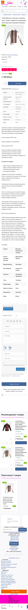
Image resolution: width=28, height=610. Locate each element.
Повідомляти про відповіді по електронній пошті (14, 365)
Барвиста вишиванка (12, 54)
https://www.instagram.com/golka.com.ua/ (10, 554)
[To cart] (21, 442)
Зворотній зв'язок (6, 584)
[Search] (3, 11)
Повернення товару (6, 578)
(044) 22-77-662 (14, 536)
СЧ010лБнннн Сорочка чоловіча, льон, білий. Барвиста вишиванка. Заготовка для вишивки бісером (8, 500)
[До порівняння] (21, 607)
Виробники (4, 587)
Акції (2, 589)
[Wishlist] (7, 436)
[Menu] (2, 2)
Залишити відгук (20, 369)
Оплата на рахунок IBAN (7, 579)
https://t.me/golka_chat (21, 554)
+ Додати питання (14, 384)
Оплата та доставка (6, 576)
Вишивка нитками (6, 562)
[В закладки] (11, 607)
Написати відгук (8, 308)
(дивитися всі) (15, 88)
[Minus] (6, 84)
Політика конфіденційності (17, 532)
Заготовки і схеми (16, 14)
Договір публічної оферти (8, 581)
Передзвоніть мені (14, 541)
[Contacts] (21, 2)
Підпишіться (23, 529)
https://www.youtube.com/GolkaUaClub (13, 554)
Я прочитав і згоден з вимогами (14, 533)
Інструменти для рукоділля (8, 567)
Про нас (3, 573)
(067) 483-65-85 (14, 538)
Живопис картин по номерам (9, 564)
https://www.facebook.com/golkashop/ (6, 554)
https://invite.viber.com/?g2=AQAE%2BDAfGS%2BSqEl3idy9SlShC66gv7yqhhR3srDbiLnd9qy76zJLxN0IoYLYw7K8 (17, 554)
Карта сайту (4, 585)
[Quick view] (3, 436)
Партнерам (4, 571)
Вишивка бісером (7, 14)
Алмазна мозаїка (5, 565)
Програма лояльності (7, 575)
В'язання (3, 568)
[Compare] (10, 436)
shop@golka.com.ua (14, 558)
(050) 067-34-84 (14, 539)
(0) (6, 59)
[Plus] (6, 82)
